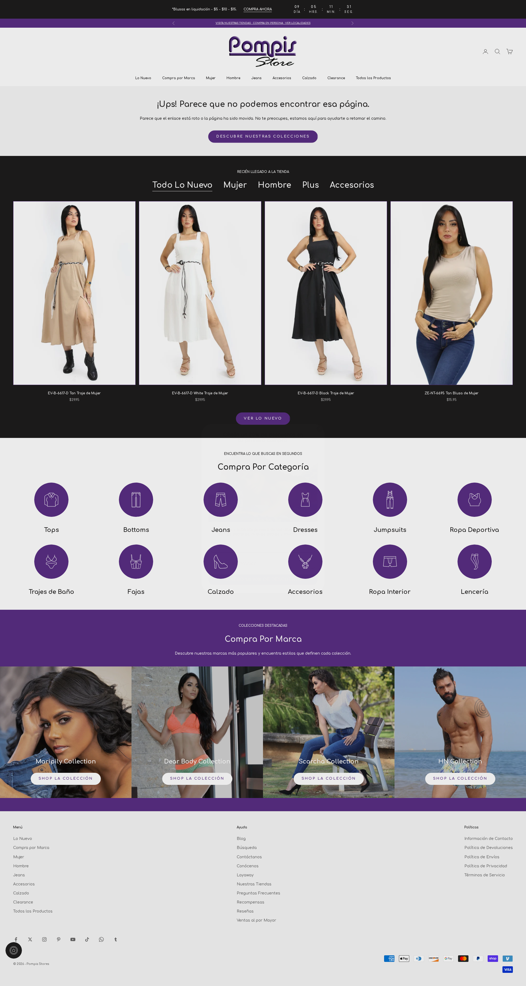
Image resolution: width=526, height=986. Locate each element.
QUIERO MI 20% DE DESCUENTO (263, 564)
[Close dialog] (319, 413)
